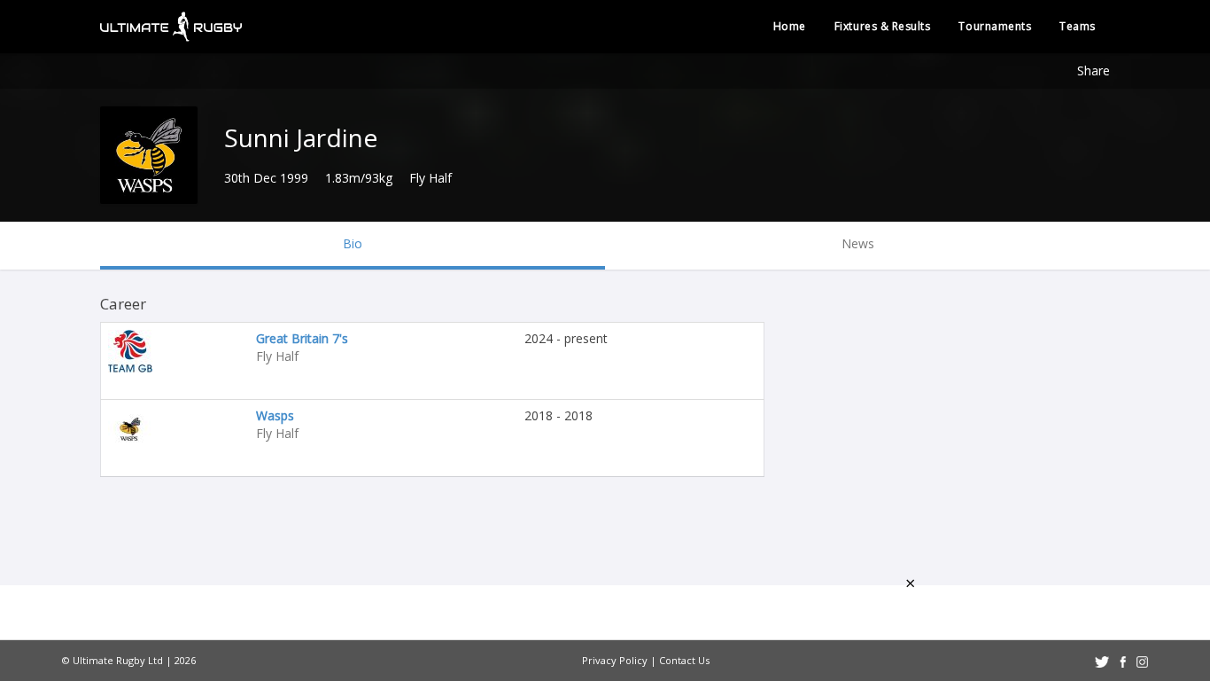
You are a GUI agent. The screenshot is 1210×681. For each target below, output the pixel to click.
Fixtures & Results (882, 26)
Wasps (275, 415)
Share (1093, 70)
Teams (1077, 26)
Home (789, 26)
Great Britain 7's (302, 338)
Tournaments (994, 26)
